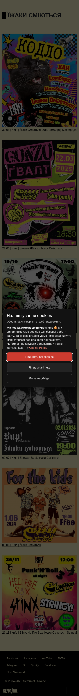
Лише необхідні (39, 378)
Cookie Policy (38, 347)
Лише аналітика (39, 367)
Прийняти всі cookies (39, 357)
